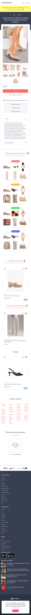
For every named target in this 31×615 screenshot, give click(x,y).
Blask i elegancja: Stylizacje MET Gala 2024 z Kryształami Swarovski (17, 575)
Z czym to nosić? (15, 107)
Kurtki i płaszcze (4, 486)
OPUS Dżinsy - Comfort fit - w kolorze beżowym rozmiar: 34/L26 (14, 341)
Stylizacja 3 (15, 208)
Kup (16, 91)
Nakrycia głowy (4, 490)
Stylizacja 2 (15, 184)
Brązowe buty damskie (11, 405)
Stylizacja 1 (15, 161)
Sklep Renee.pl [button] (9, 142)
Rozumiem (15, 610)
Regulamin (3, 543)
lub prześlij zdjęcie (16, 454)
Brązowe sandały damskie (19, 405)
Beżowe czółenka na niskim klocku (11, 295)
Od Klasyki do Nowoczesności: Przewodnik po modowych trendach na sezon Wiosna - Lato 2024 (18, 569)
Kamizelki (3, 484)
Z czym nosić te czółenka (15, 306)
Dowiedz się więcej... (15, 435)
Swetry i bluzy (4, 498)
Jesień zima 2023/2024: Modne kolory (15, 587)
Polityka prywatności (5, 545)
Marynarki (3, 524)
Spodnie (3, 528)
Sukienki (3, 496)
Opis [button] (7, 118)
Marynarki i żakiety (5, 488)
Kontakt (3, 550)
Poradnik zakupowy (11, 577)
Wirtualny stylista (15, 111)
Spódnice (3, 494)
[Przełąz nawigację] (23, 3)
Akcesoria (3, 477)
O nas (2, 539)
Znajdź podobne (23, 268)
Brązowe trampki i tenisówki (3, 411)
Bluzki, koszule (4, 480)
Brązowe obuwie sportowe (19, 411)
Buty (14, 14)
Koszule (3, 518)
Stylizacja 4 (15, 231)
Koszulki (3, 520)
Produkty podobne (15, 104)
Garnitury (3, 514)
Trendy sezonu (10, 566)
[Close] (30, 9)
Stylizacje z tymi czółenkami (15, 153)
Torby (2, 503)
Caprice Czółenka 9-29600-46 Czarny (12, 384)
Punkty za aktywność (6, 548)
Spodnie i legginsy (5, 492)
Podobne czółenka (15, 261)
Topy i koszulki (4, 501)
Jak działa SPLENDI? (5, 541)
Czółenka (19, 14)
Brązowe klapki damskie (26, 405)
